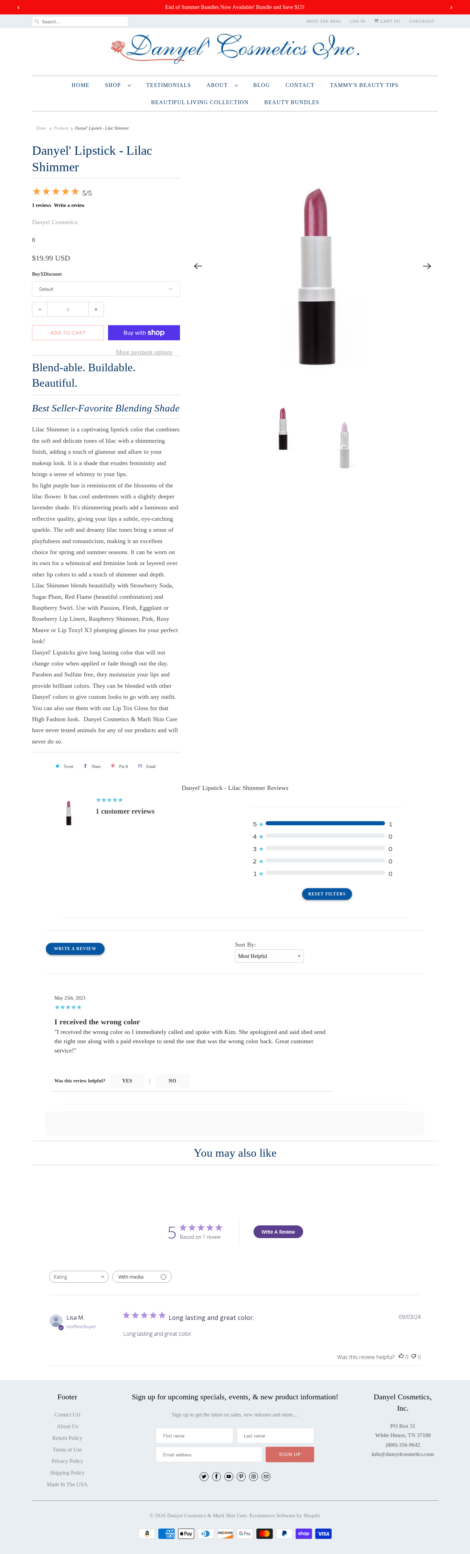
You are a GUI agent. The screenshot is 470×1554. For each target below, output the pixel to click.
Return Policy (67, 1438)
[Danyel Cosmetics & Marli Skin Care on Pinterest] (241, 1476)
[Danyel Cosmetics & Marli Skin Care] (235, 50)
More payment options (144, 352)
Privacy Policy (67, 1461)
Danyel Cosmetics (54, 222)
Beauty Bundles (291, 102)
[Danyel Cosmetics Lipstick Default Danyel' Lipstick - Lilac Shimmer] (312, 266)
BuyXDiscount (47, 274)
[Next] (427, 266)
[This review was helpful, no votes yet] (401, 1357)
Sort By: (245, 944)
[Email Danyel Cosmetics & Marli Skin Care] (265, 1476)
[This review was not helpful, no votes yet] (413, 1357)
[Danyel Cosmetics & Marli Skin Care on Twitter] (204, 1476)
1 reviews (41, 205)
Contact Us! (67, 1415)
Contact (300, 85)
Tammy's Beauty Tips (364, 85)
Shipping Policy (67, 1473)
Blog (261, 85)
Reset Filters (327, 894)
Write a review (69, 205)
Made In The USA (67, 1484)
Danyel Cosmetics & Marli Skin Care (207, 1515)
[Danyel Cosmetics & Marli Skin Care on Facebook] (216, 1476)
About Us (67, 1426)
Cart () (389, 21)
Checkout (422, 21)
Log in (357, 21)
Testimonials (168, 85)
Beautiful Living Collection (200, 102)
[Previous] (197, 266)
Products (61, 128)
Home (80, 85)
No (173, 1080)
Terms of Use (67, 1450)
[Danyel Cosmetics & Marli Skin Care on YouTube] (228, 1476)
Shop (114, 85)
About (218, 85)
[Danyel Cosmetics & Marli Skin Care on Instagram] (253, 1476)
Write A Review (278, 1231)
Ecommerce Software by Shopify (284, 1515)
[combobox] (79, 1277)
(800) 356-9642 (323, 21)
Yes (127, 1080)
